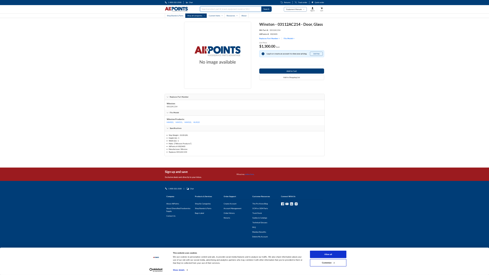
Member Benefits (259, 232)
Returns (287, 2)
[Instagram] (296, 203)
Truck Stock (257, 213)
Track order (302, 2)
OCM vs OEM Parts (260, 208)
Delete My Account (260, 237)
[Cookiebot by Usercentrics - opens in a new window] (156, 270)
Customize (326, 263)
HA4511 (179, 122)
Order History (229, 213)
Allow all (328, 254)
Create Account (230, 204)
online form (249, 174)
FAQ (254, 227)
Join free (318, 54)
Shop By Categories (203, 204)
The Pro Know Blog (260, 204)
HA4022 (170, 122)
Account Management (232, 208)
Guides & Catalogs (259, 218)
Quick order (319, 2)
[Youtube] (287, 203)
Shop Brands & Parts (203, 208)
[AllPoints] (176, 9)
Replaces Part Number (269, 38)
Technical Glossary (259, 222)
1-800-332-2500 (174, 2)
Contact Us (170, 216)
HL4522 (196, 122)
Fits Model (288, 38)
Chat (191, 2)
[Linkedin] (291, 203)
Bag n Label (199, 213)
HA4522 (188, 122)
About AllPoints (172, 204)
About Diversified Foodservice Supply (178, 209)
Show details (179, 270)
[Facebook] (282, 203)
